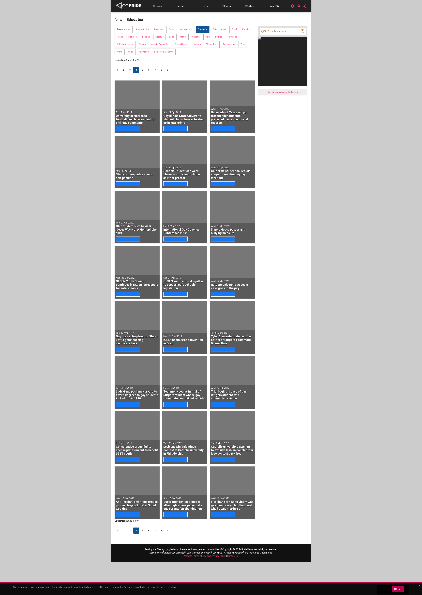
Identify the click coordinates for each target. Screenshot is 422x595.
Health (120, 37)
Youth (131, 52)
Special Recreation (160, 44)
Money (183, 37)
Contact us (232, 556)
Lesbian (146, 37)
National (196, 37)
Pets (208, 37)
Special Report (182, 44)
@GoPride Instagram (273, 31)
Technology (211, 44)
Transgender (229, 44)
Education (202, 29)
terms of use (170, 587)
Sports (197, 44)
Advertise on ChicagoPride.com (283, 92)
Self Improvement (125, 44)
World (119, 52)
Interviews (144, 52)
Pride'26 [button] (274, 6)
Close (397, 589)
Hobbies (132, 37)
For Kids (246, 29)
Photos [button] (249, 6)
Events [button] (204, 6)
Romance (232, 37)
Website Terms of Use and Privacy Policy (205, 556)
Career (172, 29)
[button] (157, 6)
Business (158, 29)
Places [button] (226, 6)
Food (234, 29)
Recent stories (123, 29)
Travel (243, 44)
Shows (142, 44)
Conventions (186, 29)
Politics (218, 37)
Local (171, 37)
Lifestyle (159, 37)
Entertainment (219, 29)
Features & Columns (163, 52)
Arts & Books (142, 29)
